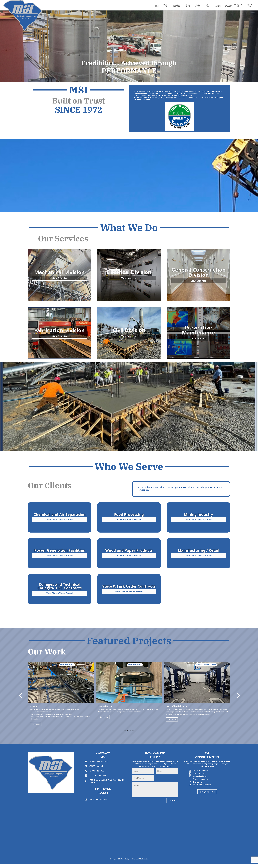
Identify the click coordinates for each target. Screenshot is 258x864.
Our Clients (187, 5)
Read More (36, 719)
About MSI (166, 5)
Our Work (197, 5)
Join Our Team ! (207, 791)
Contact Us (238, 5)
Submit (172, 800)
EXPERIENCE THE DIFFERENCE (129, 75)
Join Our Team (249, 5)
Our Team (208, 5)
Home (156, 6)
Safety (218, 6)
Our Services (176, 5)
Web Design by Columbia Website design (134, 859)
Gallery (228, 6)
